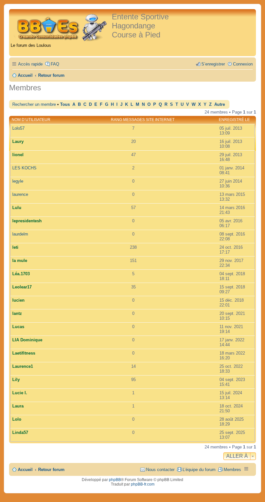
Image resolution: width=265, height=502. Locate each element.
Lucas (18, 326)
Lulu (16, 207)
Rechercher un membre (34, 104)
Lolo (16, 419)
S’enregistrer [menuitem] (213, 64)
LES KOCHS (24, 168)
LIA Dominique (27, 339)
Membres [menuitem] (232, 469)
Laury (18, 141)
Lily (16, 379)
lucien (18, 300)
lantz (17, 313)
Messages (134, 119)
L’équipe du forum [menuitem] (199, 469)
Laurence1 (22, 366)
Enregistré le (234, 119)
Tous (65, 104)
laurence (20, 194)
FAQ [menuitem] (55, 64)
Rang (116, 119)
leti (15, 247)
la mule (19, 260)
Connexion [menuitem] (243, 64)
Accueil (25, 469)
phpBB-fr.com (142, 484)
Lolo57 (18, 128)
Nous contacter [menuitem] (160, 469)
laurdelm (20, 234)
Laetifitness (23, 353)
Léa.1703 (21, 273)
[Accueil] (61, 27)
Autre (219, 104)
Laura (18, 406)
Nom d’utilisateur (31, 119)
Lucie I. (19, 392)
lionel (18, 154)
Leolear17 (22, 287)
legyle (17, 181)
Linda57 (20, 432)
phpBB (115, 479)
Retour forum (51, 469)
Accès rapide (30, 64)
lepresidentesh (27, 220)
